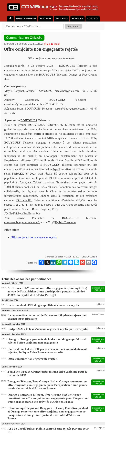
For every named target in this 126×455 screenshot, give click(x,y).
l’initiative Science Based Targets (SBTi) (33, 209)
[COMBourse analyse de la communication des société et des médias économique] (55, 12)
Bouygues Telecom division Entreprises (45, 182)
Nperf (56, 169)
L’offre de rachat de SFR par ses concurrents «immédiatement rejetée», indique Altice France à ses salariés (47, 350)
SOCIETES (45, 18)
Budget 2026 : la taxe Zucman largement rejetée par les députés (48, 329)
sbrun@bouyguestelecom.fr (71, 108)
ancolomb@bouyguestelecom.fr (23, 104)
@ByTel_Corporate (64, 222)
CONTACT (92, 18)
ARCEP (18, 173)
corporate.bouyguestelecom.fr (22, 222)
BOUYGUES (67, 65)
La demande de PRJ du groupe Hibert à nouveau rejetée (43, 305)
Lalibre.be (100, 304)
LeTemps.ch (99, 428)
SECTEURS (61, 18)
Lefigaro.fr (100, 328)
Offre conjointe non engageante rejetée (34, 237)
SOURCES (77, 18)
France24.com (98, 314)
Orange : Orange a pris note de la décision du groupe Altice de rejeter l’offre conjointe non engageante (47, 340)
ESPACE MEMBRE (26, 18)
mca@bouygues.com (67, 90)
